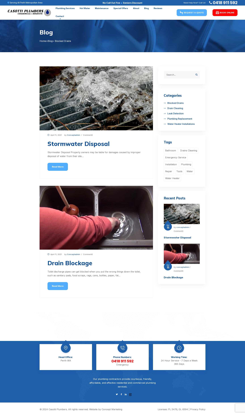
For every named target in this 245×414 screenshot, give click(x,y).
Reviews (158, 8)
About (136, 8)
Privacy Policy (197, 409)
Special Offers (120, 8)
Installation (171, 164)
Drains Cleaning (188, 150)
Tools (179, 171)
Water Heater (172, 178)
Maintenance (101, 8)
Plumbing (186, 164)
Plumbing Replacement (179, 118)
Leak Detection (175, 113)
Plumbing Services (65, 8)
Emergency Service (175, 157)
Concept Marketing (112, 409)
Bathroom (170, 150)
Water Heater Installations (181, 124)
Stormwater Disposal (78, 144)
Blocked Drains (175, 103)
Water (190, 171)
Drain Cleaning (175, 108)
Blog (146, 8)
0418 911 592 (225, 2)
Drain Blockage (69, 263)
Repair (168, 171)
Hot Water (85, 8)
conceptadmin (73, 135)
